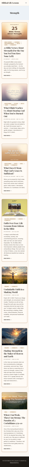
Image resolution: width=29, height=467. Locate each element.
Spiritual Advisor (10, 119)
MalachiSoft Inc (14, 462)
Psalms (7, 286)
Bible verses (8, 42)
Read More (7, 75)
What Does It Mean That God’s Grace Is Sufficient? (13, 171)
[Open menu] (26, 3)
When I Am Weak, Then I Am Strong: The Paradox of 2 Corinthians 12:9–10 (14, 419)
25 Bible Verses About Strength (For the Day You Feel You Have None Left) (14, 52)
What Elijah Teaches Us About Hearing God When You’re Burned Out (14, 112)
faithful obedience (10, 218)
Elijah (16, 103)
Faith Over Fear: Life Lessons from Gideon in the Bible (14, 226)
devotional (8, 103)
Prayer (7, 165)
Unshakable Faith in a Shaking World (14, 291)
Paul (21, 163)
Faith (18, 43)
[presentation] (14, 30)
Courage (17, 42)
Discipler (7, 231)
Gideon (21, 218)
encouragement (9, 43)
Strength (13, 44)
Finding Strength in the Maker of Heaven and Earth (13, 353)
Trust (22, 347)
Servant (7, 59)
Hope (6, 44)
